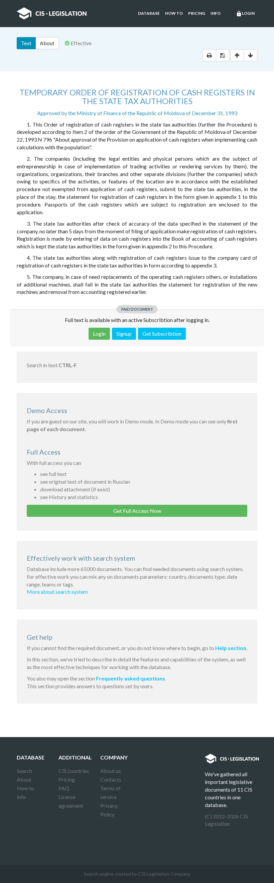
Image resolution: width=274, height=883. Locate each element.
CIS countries (73, 771)
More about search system (57, 591)
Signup (124, 333)
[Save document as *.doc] (222, 55)
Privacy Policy (109, 809)
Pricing (196, 13)
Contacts (110, 779)
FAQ (63, 788)
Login (245, 14)
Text (26, 43)
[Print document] (209, 55)
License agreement (70, 801)
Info (216, 13)
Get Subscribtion (161, 333)
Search (24, 771)
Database (149, 13)
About (47, 43)
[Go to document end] (250, 55)
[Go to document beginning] (237, 55)
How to (174, 13)
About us (110, 771)
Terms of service (110, 792)
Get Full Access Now (137, 510)
